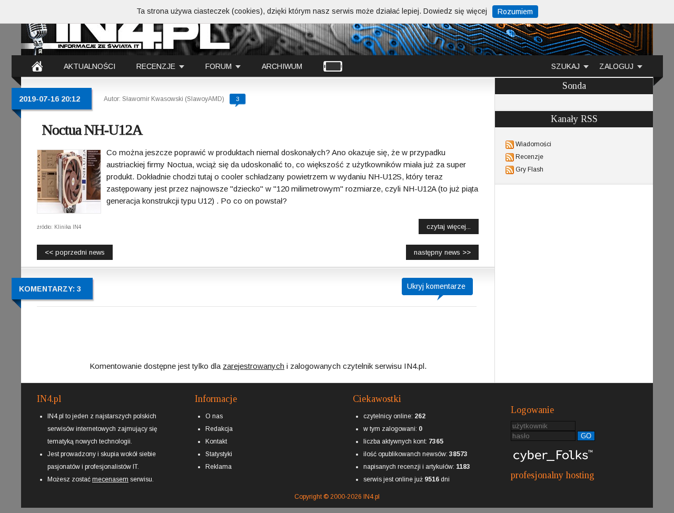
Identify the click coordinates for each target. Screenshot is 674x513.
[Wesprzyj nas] (110, 471)
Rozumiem (515, 11)
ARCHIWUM (282, 66)
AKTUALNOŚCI (89, 66)
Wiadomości (533, 144)
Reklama (218, 466)
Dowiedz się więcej (455, 11)
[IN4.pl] (37, 65)
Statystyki (218, 454)
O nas (214, 416)
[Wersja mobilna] (333, 65)
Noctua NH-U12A (92, 130)
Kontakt (216, 441)
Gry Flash (529, 169)
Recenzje (529, 156)
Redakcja (219, 428)
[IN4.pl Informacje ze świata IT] (126, 28)
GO (586, 436)
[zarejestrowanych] (253, 357)
